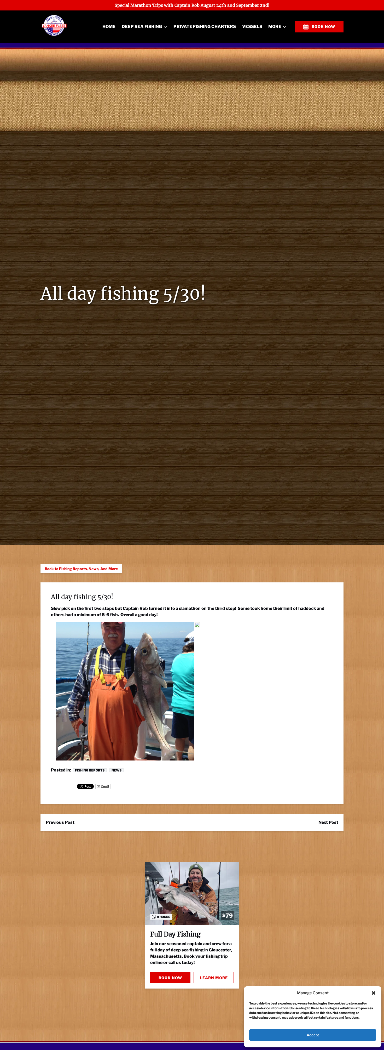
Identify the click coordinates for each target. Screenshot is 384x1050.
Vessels (252, 26)
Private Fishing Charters (204, 26)
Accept (313, 1035)
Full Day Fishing (175, 934)
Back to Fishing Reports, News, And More (81, 568)
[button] (373, 993)
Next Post (328, 822)
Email (105, 786)
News (116, 770)
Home (108, 26)
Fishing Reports (89, 770)
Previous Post (60, 822)
